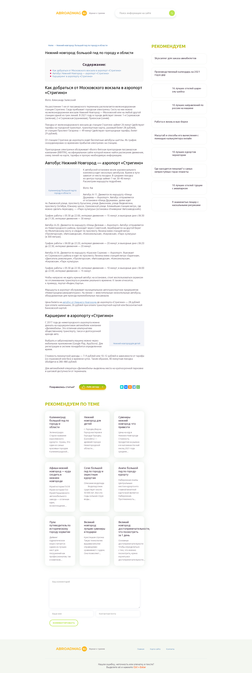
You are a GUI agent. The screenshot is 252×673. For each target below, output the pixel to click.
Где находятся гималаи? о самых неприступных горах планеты (173, 170)
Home (51, 45)
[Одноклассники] (130, 387)
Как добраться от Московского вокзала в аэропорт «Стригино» (86, 70)
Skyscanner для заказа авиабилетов (175, 58)
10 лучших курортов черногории (184, 153)
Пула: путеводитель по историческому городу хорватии (60, 527)
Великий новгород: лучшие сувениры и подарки (94, 527)
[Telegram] (134, 387)
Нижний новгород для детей (126, 343)
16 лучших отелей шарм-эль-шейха (187, 90)
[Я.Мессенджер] (122, 387)
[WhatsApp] (138, 387)
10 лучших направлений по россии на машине (187, 106)
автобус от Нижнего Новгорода (80, 302)
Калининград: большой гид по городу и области (63, 191)
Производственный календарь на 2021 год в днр (177, 73)
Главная (140, 649)
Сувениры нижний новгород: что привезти (127, 422)
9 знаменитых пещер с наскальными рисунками (186, 203)
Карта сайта (155, 649)
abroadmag (71, 13)
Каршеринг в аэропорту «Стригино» (72, 76)
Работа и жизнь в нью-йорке (171, 121)
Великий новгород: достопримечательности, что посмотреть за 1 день (129, 529)
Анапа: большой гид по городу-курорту (128, 471)
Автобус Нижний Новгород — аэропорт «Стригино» (80, 73)
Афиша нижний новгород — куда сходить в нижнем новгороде (60, 474)
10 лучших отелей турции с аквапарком (187, 187)
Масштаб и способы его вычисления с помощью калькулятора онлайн (176, 137)
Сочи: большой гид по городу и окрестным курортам (93, 472)
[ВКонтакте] (126, 387)
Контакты (170, 649)
